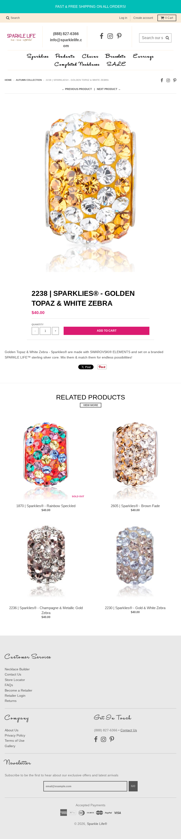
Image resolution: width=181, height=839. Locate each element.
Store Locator (15, 680)
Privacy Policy (15, 735)
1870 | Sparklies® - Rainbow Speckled (45, 506)
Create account (143, 18)
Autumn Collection (29, 80)
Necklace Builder (17, 669)
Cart (169, 18)
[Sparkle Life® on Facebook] (101, 36)
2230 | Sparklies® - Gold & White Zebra (135, 608)
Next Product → (109, 89)
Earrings (143, 56)
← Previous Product (77, 89)
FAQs (9, 685)
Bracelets (116, 56)
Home (8, 80)
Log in (123, 18)
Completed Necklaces (77, 64)
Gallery (10, 746)
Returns (10, 701)
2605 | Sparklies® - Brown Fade (135, 506)
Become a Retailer (18, 690)
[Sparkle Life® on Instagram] (110, 36)
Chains (90, 56)
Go (133, 786)
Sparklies (38, 56)
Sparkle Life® (97, 824)
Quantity (38, 324)
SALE (117, 64)
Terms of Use (15, 740)
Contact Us (13, 674)
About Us (11, 730)
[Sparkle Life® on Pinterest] (119, 36)
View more (90, 405)
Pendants (65, 56)
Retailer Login (15, 695)
